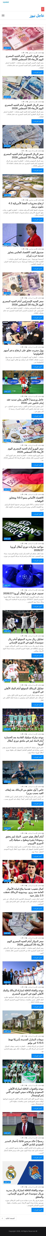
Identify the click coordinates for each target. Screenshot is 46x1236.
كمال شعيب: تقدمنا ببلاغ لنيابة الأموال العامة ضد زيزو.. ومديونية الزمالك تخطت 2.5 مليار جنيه (23, 892)
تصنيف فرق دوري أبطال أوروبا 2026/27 (23, 593)
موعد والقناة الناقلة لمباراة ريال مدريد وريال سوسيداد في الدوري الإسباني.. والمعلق (25, 1193)
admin (40, 53)
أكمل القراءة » (37, 72)
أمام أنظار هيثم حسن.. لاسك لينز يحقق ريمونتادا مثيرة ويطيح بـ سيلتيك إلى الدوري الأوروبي (25, 840)
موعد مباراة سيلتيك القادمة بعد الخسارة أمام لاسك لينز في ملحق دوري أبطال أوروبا (24, 740)
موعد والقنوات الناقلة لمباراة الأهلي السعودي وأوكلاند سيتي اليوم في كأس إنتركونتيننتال (25, 1092)
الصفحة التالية (10, 1218)
